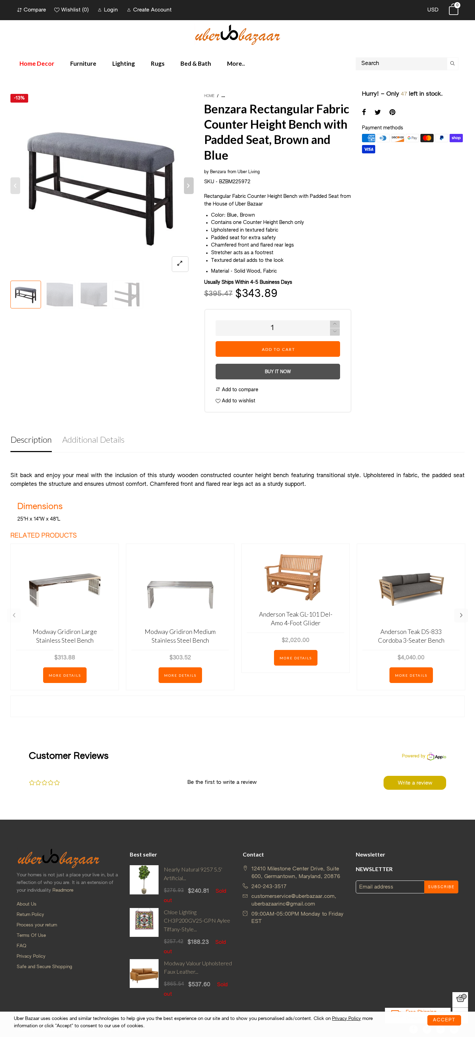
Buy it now (278, 372)
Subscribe (441, 887)
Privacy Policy (31, 956)
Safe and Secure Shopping (44, 967)
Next (461, 615)
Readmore (63, 890)
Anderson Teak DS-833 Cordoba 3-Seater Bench (411, 636)
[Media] (180, 264)
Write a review (415, 783)
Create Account (152, 10)
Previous (14, 615)
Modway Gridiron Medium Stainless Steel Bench (180, 636)
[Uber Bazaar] (237, 34)
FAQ (21, 946)
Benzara (218, 172)
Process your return (37, 925)
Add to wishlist (237, 401)
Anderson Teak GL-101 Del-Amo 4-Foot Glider (295, 618)
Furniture (83, 63)
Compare (35, 10)
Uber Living (249, 172)
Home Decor (36, 63)
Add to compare (239, 389)
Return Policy (30, 915)
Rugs (157, 63)
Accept (444, 1020)
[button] (15, 185)
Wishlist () (75, 10)
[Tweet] (378, 113)
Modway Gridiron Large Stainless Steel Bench (65, 636)
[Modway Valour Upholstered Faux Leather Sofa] (144, 978)
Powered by (413, 756)
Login (111, 10)
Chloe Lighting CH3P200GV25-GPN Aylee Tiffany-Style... (197, 921)
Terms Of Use (31, 935)
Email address (376, 887)
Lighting (123, 63)
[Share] (364, 113)
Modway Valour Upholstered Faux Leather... (198, 967)
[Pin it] (392, 113)
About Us (27, 904)
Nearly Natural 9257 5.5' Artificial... (193, 873)
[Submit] (452, 63)
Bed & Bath (195, 63)
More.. (236, 63)
